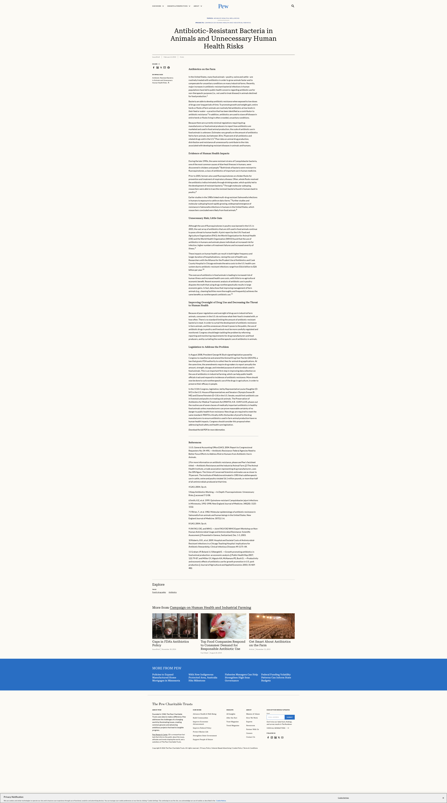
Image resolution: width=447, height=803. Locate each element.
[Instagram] (271, 737)
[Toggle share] (287, 61)
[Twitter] (279, 737)
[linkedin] (157, 67)
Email (268, 713)
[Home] (172, 704)
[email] (164, 67)
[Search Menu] (293, 6)
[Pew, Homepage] (223, 6)
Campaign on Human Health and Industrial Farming (210, 607)
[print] (168, 67)
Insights (230, 710)
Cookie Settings (343, 798)
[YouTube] (282, 737)
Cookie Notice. (221, 800)
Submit (290, 717)
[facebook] (153, 67)
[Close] (443, 797)
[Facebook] (268, 737)
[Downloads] (293, 61)
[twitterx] (161, 67)
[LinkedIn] (275, 737)
